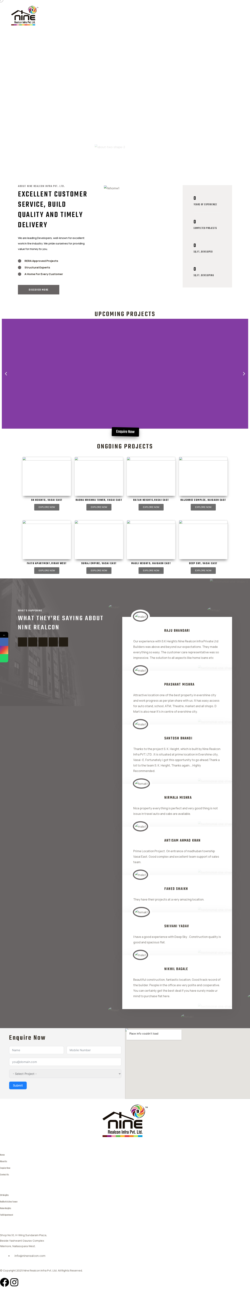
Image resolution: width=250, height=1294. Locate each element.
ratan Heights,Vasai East (151, 500)
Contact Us (4, 1175)
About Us (3, 1161)
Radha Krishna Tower (9, 1202)
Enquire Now (5, 1168)
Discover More (38, 290)
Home (2, 1155)
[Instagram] (14, 1282)
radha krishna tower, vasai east (99, 500)
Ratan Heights (5, 1208)
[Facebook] (4, 1282)
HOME (58, 16)
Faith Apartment (6, 1215)
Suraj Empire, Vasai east (99, 563)
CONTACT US (130, 16)
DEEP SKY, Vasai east (203, 563)
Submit (18, 1085)
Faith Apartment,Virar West (47, 563)
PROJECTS (104, 16)
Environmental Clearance (168, 16)
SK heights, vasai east (47, 500)
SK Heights (4, 1195)
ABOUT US (80, 16)
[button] (6, 373)
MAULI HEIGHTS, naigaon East (151, 563)
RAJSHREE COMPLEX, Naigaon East (203, 500)
